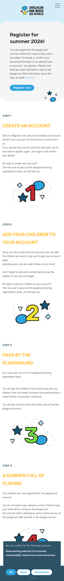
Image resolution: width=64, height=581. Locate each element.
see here (29, 77)
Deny (23, 572)
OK (11, 572)
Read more (42, 572)
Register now (22, 87)
